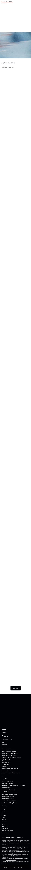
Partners (5, 735)
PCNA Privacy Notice (7, 781)
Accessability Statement (8, 790)
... (20, 156)
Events (20, 867)
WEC (3, 747)
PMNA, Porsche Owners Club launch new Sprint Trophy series (14, 92)
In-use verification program (9, 801)
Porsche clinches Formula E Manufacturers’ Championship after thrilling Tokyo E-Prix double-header (14, 556)
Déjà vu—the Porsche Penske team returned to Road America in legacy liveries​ (15, 405)
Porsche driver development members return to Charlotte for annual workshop (15, 587)
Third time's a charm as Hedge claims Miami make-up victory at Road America (15, 314)
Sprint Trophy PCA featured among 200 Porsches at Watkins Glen (13, 680)
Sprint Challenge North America (10, 753)
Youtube (4, 815)
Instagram (4, 809)
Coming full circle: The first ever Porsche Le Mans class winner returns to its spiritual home (15, 618)
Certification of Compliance (9, 803)
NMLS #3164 (5, 792)
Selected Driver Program (8, 771)
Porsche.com (5, 828)
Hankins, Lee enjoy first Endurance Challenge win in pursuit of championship (15, 122)
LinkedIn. (4, 817)
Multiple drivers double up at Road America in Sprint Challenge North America (15, 182)
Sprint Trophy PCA (6, 760)
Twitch (3, 824)
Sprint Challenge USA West (9, 755)
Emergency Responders (8, 798)
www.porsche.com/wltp (11, 860)
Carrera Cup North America (9, 751)
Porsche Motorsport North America (11, 773)
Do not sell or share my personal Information (13, 785)
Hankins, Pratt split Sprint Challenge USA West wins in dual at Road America (15, 212)
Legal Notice (5, 779)
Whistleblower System (8, 796)
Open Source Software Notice (9, 794)
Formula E (4, 745)
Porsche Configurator (7, 831)
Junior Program (6, 766)
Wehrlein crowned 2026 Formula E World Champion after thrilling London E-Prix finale (15, 152)
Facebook (4, 811)
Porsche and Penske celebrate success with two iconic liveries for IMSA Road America (14, 495)
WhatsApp (4, 826)
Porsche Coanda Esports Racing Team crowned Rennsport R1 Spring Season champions (13, 649)
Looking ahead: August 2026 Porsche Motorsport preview (13, 435)
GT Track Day (5, 764)
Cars (10, 867)
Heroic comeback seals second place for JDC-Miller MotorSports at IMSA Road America (15, 284)
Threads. (4, 820)
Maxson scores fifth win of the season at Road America (15, 344)
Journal (4, 732)
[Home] (7, 2)
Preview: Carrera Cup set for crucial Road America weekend (14, 525)
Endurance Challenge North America (11, 758)
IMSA (3, 742)
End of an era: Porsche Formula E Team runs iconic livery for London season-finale (15, 254)
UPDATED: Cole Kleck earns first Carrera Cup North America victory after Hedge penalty (15, 375)
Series (5, 867)
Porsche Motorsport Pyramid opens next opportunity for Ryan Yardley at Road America (15, 465)
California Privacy (6, 788)
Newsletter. (5, 822)
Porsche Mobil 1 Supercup (9, 749)
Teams (14, 867)
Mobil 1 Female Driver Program (10, 769)
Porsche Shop (5, 833)
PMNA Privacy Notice (7, 783)
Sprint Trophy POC (6, 762)
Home (4, 729)
